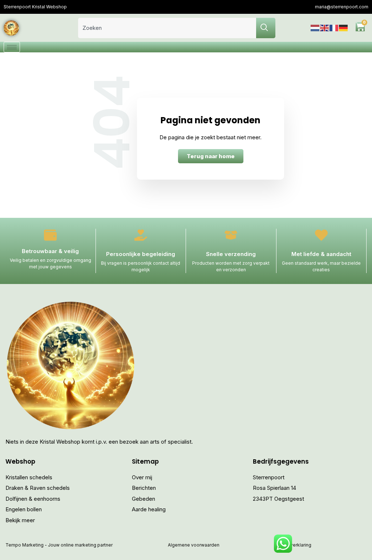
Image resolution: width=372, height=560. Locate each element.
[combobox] (167, 28)
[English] (324, 27)
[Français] (334, 27)
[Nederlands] (315, 27)
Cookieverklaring (293, 545)
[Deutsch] (343, 27)
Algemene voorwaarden (193, 545)
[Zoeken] (265, 28)
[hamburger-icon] (12, 47)
